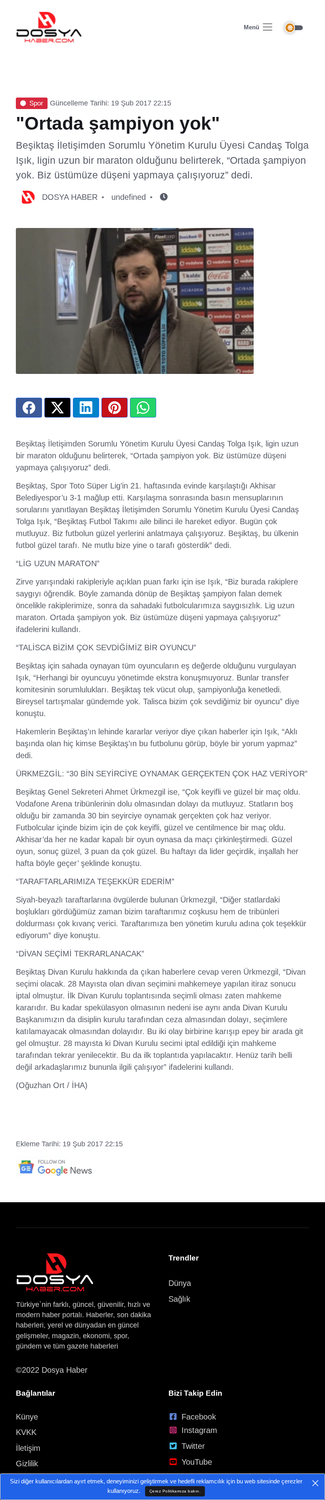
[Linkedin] (86, 408)
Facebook (199, 1416)
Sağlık (179, 1299)
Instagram (199, 1430)
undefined (128, 197)
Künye (27, 1416)
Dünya (179, 1283)
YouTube (197, 1462)
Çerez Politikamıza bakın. (175, 1491)
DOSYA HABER (70, 197)
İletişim (28, 1448)
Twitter (193, 1446)
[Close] (315, 1483)
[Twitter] (57, 408)
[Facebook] (29, 408)
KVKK (26, 1432)
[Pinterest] (114, 408)
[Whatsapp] (143, 408)
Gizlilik (27, 1463)
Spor (36, 103)
